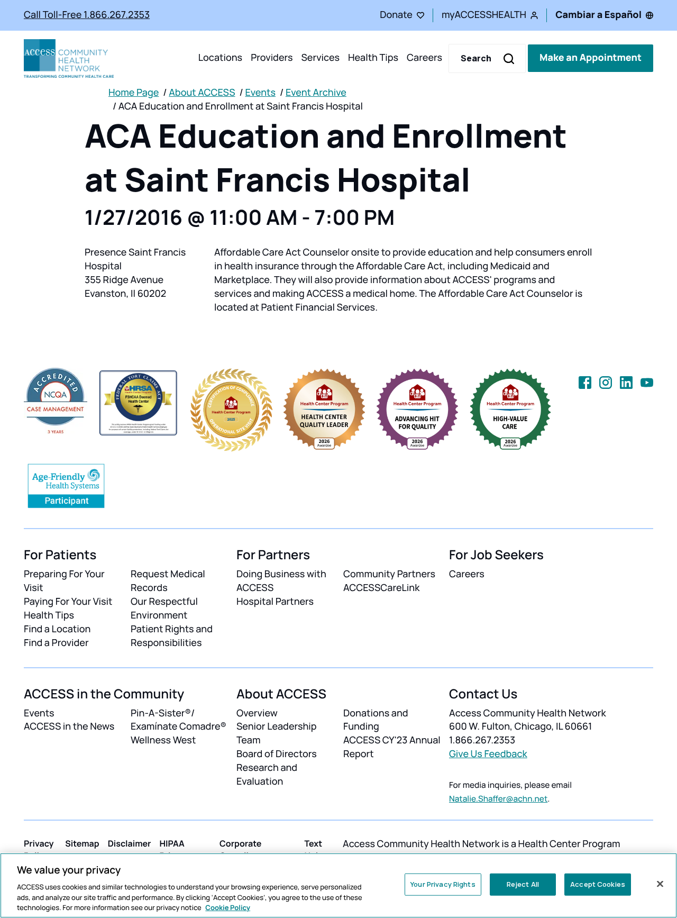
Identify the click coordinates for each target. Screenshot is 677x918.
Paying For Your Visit (68, 601)
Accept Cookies (597, 884)
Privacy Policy (39, 849)
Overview (257, 713)
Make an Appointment (590, 58)
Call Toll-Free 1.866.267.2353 (87, 14)
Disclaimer (129, 843)
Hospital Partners (275, 601)
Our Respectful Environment (164, 608)
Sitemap (82, 843)
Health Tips (373, 58)
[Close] (660, 884)
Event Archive (316, 92)
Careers (424, 58)
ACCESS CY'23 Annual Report (392, 747)
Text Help (314, 849)
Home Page (133, 92)
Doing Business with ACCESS (281, 581)
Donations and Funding (375, 720)
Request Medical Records (168, 581)
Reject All (523, 884)
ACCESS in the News (69, 726)
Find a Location (57, 629)
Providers (271, 58)
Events (260, 92)
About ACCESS (202, 92)
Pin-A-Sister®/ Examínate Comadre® (178, 720)
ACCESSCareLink (381, 587)
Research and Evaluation (266, 774)
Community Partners (389, 574)
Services (320, 58)
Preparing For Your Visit (64, 581)
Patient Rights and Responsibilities (172, 636)
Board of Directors (276, 754)
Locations (220, 58)
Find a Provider (56, 643)
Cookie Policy (227, 907)
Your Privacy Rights (442, 884)
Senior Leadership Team (276, 733)
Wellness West (163, 740)
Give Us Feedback (488, 754)
